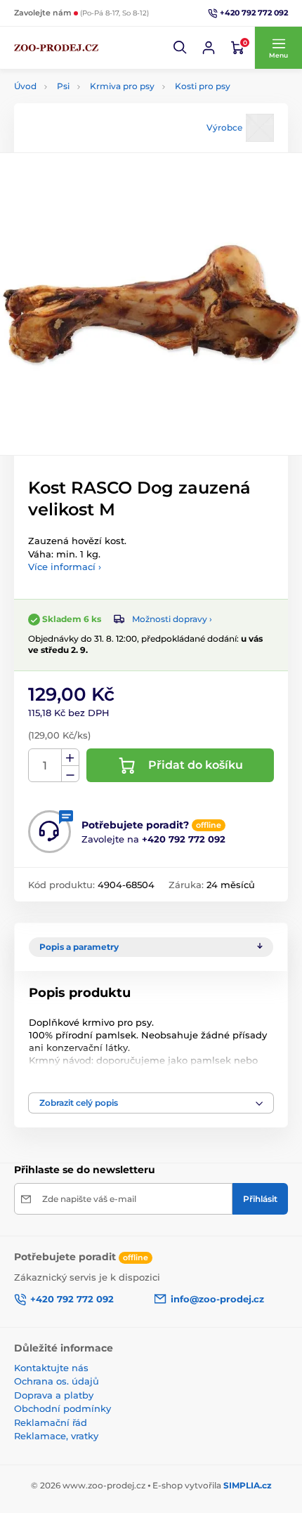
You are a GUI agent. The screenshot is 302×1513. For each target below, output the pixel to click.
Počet (45, 765)
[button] (180, 48)
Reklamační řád (50, 1422)
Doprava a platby (53, 1395)
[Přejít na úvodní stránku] (56, 48)
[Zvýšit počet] (70, 757)
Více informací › (64, 566)
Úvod (25, 86)
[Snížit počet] (70, 774)
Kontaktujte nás (51, 1367)
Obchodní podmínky (62, 1408)
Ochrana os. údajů (56, 1381)
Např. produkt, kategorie (105, 89)
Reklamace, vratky (56, 1435)
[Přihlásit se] (209, 48)
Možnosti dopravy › (172, 619)
